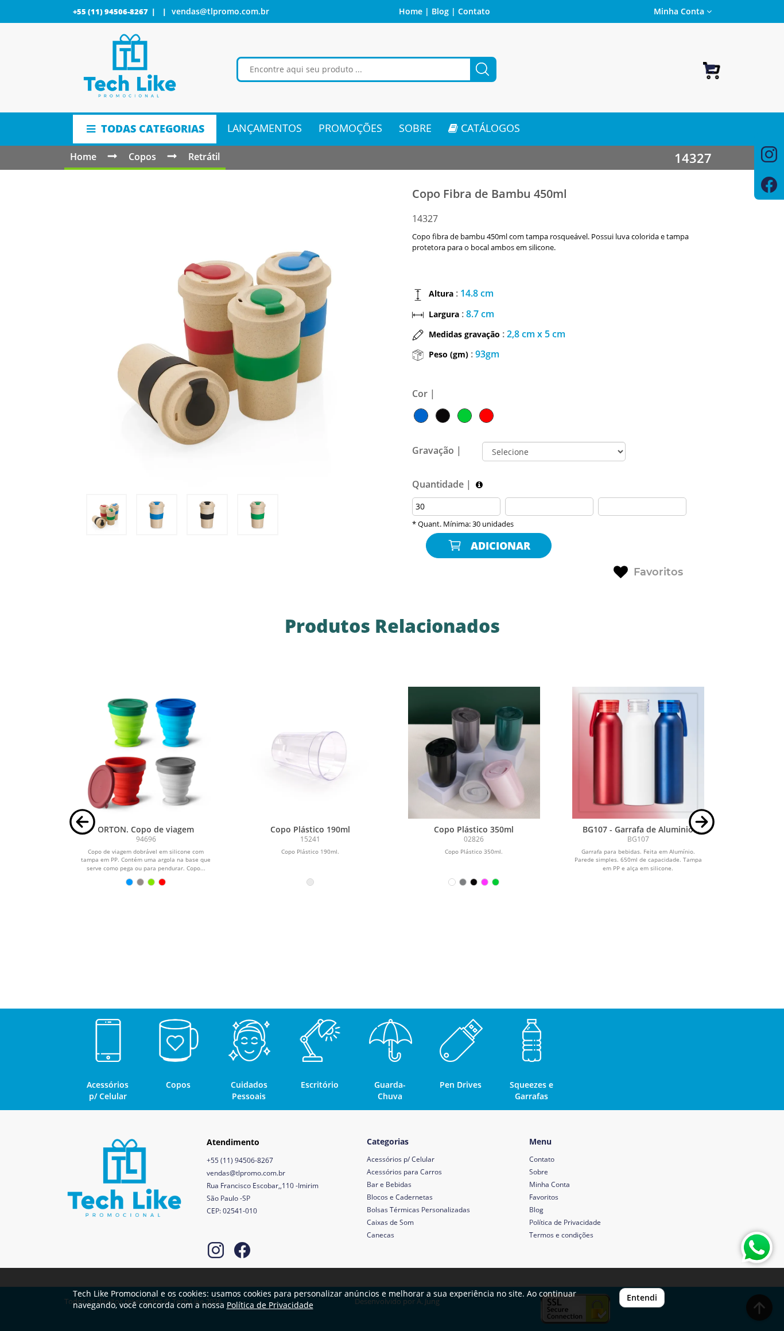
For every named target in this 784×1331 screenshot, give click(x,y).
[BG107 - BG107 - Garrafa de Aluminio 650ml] (638, 753)
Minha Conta (549, 1184)
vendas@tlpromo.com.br (220, 11)
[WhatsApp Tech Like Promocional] (757, 1247)
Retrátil (204, 156)
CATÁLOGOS (489, 128)
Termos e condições (561, 1235)
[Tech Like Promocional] (129, 66)
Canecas (380, 1235)
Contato (474, 11)
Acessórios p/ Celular (400, 1159)
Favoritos (658, 572)
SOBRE (415, 128)
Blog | (444, 11)
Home (83, 156)
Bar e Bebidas (389, 1184)
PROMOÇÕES (350, 128)
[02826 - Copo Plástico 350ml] (474, 753)
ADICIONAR (499, 545)
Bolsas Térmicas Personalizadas (418, 1210)
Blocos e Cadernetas (400, 1197)
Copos (142, 156)
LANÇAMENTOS (264, 128)
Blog (536, 1210)
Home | (414, 11)
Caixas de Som (390, 1222)
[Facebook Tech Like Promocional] (242, 1251)
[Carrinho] (711, 65)
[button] (82, 820)
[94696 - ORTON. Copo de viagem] (146, 753)
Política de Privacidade (565, 1222)
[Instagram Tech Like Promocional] (216, 1251)
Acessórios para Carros (404, 1172)
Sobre (538, 1172)
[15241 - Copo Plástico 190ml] (310, 753)
